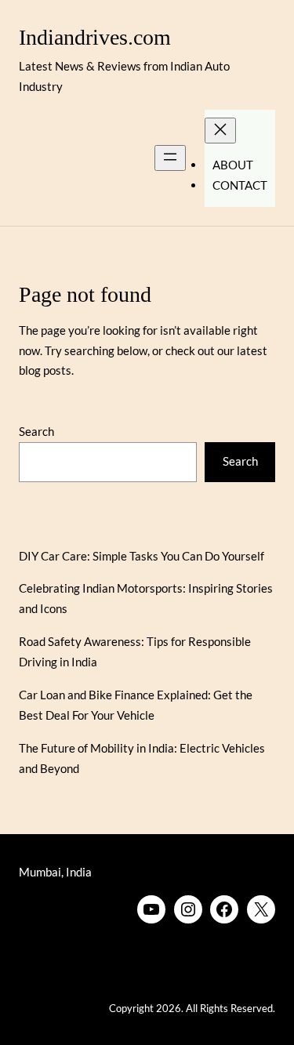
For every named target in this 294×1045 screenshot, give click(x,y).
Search (36, 431)
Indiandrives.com (95, 37)
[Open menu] (170, 158)
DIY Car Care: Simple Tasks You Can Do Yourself (141, 556)
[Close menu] (220, 130)
